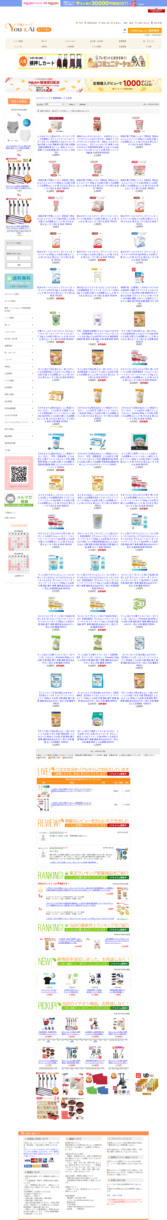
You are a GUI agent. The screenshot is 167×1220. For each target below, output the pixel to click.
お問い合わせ (144, 23)
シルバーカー (70, 41)
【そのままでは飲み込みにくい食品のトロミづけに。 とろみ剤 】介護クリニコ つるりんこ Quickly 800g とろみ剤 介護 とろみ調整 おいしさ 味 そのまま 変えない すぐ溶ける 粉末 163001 (139, 413)
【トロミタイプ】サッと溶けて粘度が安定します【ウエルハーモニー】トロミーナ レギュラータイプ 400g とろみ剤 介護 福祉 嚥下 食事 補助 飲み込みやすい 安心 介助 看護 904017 (56, 621)
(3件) (60, 427)
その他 (148, 46)
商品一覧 (105, 23)
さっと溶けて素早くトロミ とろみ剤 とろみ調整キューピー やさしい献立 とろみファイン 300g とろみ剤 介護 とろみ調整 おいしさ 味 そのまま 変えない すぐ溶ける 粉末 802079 (139, 459)
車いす (44, 41)
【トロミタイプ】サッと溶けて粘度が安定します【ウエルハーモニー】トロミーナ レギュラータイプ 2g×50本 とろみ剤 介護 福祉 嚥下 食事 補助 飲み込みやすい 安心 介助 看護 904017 (139, 580)
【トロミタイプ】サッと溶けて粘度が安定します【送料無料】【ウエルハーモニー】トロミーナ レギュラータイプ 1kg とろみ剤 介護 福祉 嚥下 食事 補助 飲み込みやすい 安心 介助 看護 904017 (98, 621)
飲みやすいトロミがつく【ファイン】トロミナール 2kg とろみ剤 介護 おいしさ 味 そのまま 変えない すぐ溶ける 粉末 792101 (98, 254)
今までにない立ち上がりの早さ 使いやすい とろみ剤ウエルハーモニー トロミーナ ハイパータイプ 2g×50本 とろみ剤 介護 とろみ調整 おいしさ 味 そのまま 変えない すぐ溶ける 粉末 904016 (56, 538)
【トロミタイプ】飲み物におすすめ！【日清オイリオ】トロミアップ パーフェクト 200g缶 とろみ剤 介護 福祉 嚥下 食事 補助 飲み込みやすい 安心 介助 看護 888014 (139, 660)
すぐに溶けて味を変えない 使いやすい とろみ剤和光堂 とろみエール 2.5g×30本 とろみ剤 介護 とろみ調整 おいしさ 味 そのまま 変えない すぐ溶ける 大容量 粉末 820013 (139, 336)
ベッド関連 (18, 41)
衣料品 (44, 46)
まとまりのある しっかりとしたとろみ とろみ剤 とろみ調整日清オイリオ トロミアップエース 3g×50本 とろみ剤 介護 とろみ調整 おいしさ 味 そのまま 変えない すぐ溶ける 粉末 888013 (56, 500)
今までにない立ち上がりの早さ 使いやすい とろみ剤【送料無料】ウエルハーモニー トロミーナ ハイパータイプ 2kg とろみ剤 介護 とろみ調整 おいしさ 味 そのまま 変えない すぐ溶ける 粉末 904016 (139, 374)
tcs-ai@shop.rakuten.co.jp (84, 1200)
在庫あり (72, 104)
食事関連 (122, 41)
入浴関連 (70, 46)
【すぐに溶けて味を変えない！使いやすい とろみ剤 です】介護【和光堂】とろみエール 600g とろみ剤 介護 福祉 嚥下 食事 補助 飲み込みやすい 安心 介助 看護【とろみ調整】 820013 (56, 736)
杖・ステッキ (148, 41)
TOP (81, 23)
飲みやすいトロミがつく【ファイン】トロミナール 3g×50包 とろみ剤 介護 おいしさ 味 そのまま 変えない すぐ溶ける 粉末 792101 (98, 219)
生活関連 (122, 46)
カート (125, 32)
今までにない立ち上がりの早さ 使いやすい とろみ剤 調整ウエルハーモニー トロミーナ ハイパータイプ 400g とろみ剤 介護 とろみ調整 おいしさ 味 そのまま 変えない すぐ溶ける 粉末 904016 (139, 500)
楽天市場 (158, 23)
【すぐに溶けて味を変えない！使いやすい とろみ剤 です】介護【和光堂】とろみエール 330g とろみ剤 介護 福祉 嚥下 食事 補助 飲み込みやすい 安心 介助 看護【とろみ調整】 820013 (139, 698)
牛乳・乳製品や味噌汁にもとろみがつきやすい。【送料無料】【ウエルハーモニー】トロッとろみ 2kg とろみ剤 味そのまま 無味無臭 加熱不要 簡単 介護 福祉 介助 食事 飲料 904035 (98, 336)
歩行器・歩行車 (96, 41)
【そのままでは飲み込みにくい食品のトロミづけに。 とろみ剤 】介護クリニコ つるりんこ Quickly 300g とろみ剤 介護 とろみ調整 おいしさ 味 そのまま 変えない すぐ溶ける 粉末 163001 (98, 413)
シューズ (18, 46)
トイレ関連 (96, 46)
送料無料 (82, 104)
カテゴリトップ (43, 98)
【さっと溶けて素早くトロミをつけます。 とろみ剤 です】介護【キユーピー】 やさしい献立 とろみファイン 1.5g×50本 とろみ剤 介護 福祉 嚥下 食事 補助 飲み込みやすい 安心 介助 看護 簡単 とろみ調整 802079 (98, 736)
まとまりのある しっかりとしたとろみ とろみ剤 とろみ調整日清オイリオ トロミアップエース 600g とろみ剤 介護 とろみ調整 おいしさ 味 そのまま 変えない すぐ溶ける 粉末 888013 (98, 500)
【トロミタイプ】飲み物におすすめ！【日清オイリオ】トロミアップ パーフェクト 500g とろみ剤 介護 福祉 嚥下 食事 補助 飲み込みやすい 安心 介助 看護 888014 (56, 698)
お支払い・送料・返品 (123, 23)
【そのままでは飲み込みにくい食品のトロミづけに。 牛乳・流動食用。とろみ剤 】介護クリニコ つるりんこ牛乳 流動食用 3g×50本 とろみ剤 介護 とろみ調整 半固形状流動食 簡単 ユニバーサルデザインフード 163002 (98, 459)
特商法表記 (92, 23)
